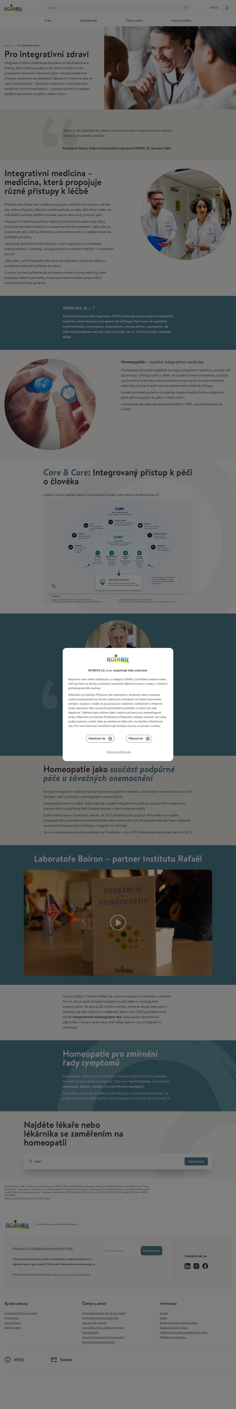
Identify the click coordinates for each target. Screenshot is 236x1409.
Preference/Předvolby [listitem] (119, 752)
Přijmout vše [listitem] (136, 738)
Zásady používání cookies (143, 725)
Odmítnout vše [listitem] (96, 738)
